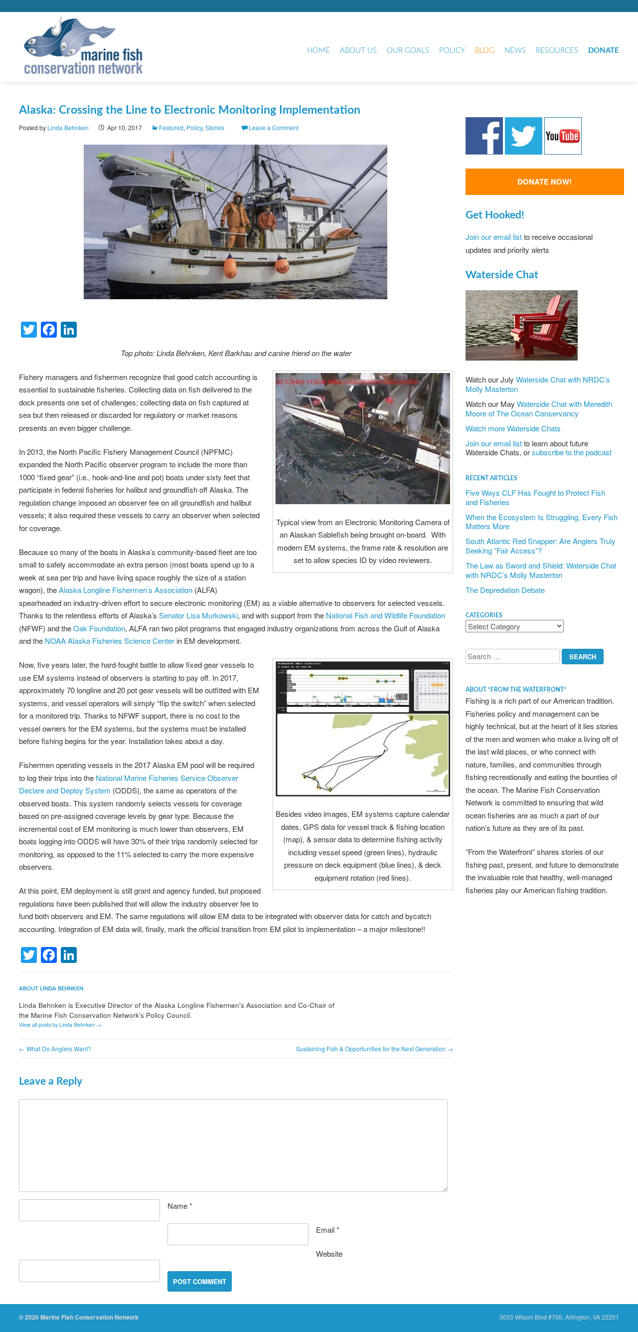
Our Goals (408, 50)
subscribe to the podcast (572, 452)
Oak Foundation (99, 628)
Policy (452, 50)
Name (179, 1205)
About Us (358, 50)
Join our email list (494, 236)
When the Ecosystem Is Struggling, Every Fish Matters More (542, 522)
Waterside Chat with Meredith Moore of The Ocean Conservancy (539, 408)
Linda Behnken (68, 127)
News (515, 50)
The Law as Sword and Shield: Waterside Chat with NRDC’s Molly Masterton (541, 570)
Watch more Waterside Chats (513, 428)
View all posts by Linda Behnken (60, 1024)
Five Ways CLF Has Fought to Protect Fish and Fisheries (535, 497)
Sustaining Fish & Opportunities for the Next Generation (374, 1048)
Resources (557, 50)
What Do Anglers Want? (55, 1048)
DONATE (603, 50)
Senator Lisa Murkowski (198, 615)
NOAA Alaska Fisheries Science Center (109, 640)
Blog (484, 50)
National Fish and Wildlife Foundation (385, 615)
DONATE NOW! (544, 181)
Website (329, 1253)
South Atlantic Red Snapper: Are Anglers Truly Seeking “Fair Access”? (541, 546)
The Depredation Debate (505, 589)
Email (327, 1229)
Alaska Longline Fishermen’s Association (125, 589)
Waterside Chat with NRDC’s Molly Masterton (538, 384)
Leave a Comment (274, 127)
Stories (214, 127)
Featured (171, 127)
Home (318, 50)
